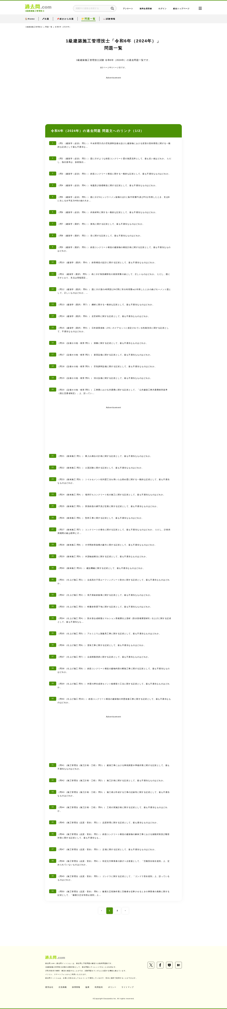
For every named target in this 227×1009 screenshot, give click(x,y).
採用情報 (76, 987)
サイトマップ (128, 987)
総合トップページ (181, 9)
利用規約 (99, 987)
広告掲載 (63, 987)
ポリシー (112, 987)
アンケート (128, 9)
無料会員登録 (146, 9)
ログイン (162, 9)
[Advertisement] (113, 98)
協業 (87, 987)
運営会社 (49, 987)
